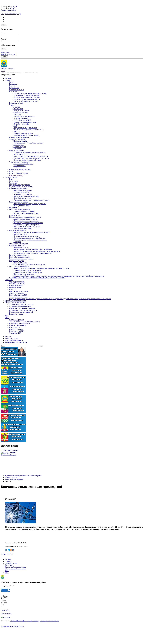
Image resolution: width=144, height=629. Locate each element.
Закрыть (4, 56)
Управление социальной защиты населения (29, 152)
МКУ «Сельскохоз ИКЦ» (22, 120)
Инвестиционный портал (18, 173)
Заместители (13, 181)
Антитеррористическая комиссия (21, 304)
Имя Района (13, 91)
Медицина (17, 114)
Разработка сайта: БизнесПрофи (12, 626)
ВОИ (15, 168)
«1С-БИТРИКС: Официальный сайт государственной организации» (34, 621)
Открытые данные (16, 175)
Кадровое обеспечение (17, 230)
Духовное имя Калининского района (26, 97)
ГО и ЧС (16, 131)
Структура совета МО (17, 282)
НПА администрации (21, 206)
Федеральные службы (17, 139)
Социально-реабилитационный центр (27, 160)
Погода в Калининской (9, 450)
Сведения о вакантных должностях (26, 236)
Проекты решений (16, 285)
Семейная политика (20, 112)
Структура (13, 183)
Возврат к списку (7, 554)
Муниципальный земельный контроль (27, 270)
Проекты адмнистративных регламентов (28, 223)
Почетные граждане (16, 90)
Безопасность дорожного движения (22, 308)
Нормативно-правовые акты (23, 274)
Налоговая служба (20, 141)
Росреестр (17, 149)
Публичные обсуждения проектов (25, 213)
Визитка (12, 86)
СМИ (11, 171)
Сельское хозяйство (20, 118)
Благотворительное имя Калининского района (30, 93)
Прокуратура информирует (19, 137)
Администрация (11, 177)
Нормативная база (20, 234)
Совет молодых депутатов (18, 291)
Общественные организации (19, 162)
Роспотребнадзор (19, 147)
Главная (8, 78)
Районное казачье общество (23, 164)
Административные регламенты (25, 219)
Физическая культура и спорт (24, 116)
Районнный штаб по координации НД (23, 310)
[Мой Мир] (13, 550)
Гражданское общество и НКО (20, 169)
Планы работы (14, 327)
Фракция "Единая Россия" (18, 297)
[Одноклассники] (11, 550)
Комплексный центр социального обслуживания (31, 158)
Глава (11, 179)
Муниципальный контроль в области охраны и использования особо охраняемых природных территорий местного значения (58, 276)
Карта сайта (5, 610)
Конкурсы (17, 242)
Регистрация (5, 52)
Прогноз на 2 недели (8, 455)
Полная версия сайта (8, 10)
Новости (12, 289)
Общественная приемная (18, 188)
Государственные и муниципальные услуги (25, 217)
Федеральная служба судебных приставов (28, 143)
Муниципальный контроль (23, 133)
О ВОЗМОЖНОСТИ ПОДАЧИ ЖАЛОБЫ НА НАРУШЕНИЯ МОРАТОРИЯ (41, 268)
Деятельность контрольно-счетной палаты (24, 321)
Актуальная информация (14, 479)
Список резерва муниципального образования (30, 240)
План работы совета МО (18, 295)
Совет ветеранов (19, 166)
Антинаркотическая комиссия (20, 306)
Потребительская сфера (21, 124)
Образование (18, 109)
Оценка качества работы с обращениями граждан (31, 200)
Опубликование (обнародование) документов (29, 204)
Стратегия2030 (14, 215)
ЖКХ (15, 126)
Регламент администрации (18, 255)
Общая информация (16, 320)
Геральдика (13, 84)
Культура (16, 107)
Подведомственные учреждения (20, 187)
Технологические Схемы (22, 228)
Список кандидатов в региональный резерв (29, 238)
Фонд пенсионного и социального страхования (30, 156)
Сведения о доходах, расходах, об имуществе (29, 264)
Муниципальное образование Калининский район (23, 476)
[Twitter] (9, 550)
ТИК (7, 316)
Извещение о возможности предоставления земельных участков (36, 251)
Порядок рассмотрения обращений (26, 196)
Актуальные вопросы (21, 192)
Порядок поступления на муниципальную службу (31, 232)
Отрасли (12, 105)
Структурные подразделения (19, 185)
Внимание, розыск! (16, 314)
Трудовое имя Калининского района (26, 99)
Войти (3, 25)
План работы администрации (19, 257)
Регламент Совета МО (17, 283)
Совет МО (9, 280)
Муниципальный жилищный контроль (27, 272)
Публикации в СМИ (16, 331)
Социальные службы (16, 150)
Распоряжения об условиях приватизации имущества (32, 253)
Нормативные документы (22, 190)
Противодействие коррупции (15, 301)
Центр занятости (19, 154)
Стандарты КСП (15, 333)
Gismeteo (12, 452)
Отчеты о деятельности (17, 325)
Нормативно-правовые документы (25, 221)
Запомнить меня (9, 45)
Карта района (14, 88)
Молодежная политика (21, 111)
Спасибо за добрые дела (22, 198)
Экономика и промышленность (24, 122)
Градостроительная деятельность (25, 128)
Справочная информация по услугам (26, 225)
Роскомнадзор (18, 145)
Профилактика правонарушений (21, 312)
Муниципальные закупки (18, 244)
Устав (11, 82)
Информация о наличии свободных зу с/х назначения (32, 249)
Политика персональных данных (21, 259)
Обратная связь (6, 614)
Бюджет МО (13, 207)
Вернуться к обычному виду (11, 14)
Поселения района (16, 103)
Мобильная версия (7, 68)
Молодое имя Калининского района (26, 95)
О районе (8, 80)
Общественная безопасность (15, 302)
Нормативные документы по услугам (26, 226)
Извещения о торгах (16, 245)
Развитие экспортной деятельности (26, 135)
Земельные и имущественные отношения (28, 130)
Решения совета (15, 287)
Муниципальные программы (19, 209)
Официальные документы (18, 202)
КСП (7, 318)
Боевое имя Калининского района (25, 101)
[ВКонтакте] (6, 550)
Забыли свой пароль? (8, 54)
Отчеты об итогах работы (22, 194)
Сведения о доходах (16, 261)
